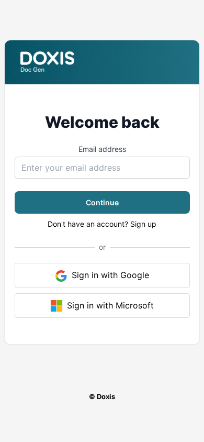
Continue (102, 202)
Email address (102, 149)
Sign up (143, 223)
